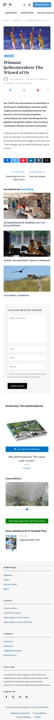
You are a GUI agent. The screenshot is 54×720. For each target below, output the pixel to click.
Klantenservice (10, 655)
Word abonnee (42, 4)
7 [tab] (32, 509)
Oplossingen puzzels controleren (18, 622)
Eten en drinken (10, 584)
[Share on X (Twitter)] (24, 90)
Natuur (6, 589)
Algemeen (9, 56)
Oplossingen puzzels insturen (16, 617)
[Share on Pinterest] (38, 90)
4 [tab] (24, 509)
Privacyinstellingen (24, 717)
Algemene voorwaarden (20, 713)
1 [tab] (16, 509)
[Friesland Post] (24, 4)
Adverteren (27, 13)
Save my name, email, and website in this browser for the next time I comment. (27, 376)
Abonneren (11, 13)
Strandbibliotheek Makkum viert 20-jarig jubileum (24, 224)
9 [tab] (38, 509)
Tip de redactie (10, 608)
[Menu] (5, 4)
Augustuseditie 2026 (29, 539)
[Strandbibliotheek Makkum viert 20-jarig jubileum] (27, 206)
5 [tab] (27, 509)
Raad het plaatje (37, 176)
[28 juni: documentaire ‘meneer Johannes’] (27, 244)
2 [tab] (18, 509)
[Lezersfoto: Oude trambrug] (27, 494)
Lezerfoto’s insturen (12, 613)
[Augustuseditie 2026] (11, 542)
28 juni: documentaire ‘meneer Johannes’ (27, 260)
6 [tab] (29, 509)
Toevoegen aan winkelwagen (28, 449)
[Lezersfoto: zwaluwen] (27, 279)
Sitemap (37, 717)
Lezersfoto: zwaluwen (16, 295)
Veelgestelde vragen (13, 650)
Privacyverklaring (39, 713)
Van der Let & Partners (39, 707)
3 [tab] (21, 509)
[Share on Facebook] (10, 90)
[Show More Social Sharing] (48, 90)
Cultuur (7, 579)
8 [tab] (35, 509)
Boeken (27, 465)
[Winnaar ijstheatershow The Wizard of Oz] (27, 38)
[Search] (30, 4)
